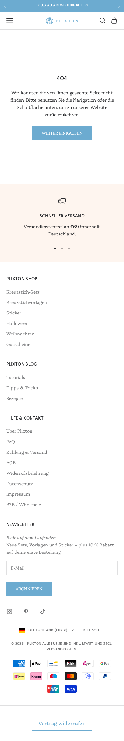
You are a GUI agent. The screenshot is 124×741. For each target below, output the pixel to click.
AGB (11, 462)
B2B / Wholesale (23, 504)
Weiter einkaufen (62, 133)
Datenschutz (19, 483)
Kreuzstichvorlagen (26, 302)
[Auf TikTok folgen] (42, 611)
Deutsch (91, 630)
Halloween (17, 323)
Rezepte (14, 398)
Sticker (13, 312)
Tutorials (15, 377)
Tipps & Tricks (22, 387)
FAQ (10, 441)
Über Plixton (19, 430)
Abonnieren (29, 588)
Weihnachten (20, 333)
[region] (62, 217)
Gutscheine (18, 344)
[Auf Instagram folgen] (9, 611)
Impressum (18, 494)
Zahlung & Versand (26, 452)
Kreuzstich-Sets (23, 291)
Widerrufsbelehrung (27, 473)
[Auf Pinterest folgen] (26, 611)
